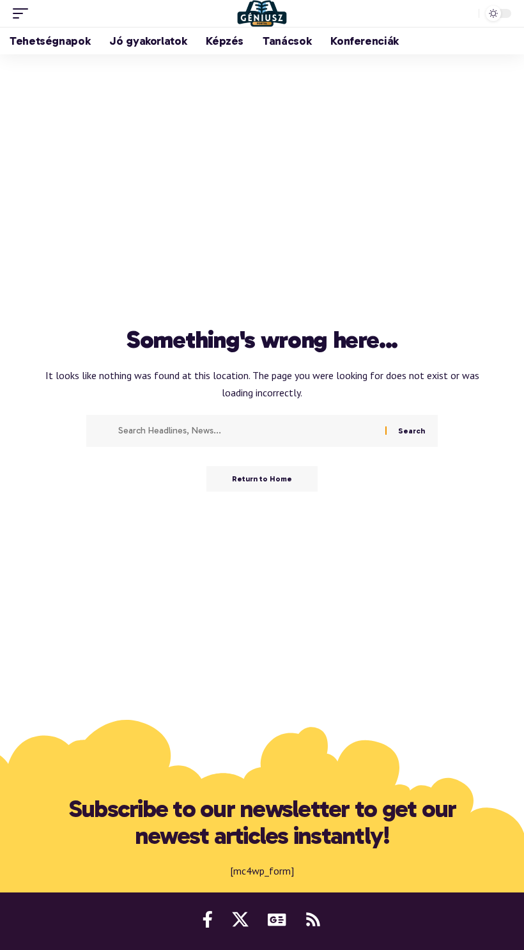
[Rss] (313, 919)
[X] (240, 919)
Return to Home (262, 478)
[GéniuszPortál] (262, 13)
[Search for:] (247, 431)
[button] (24, 13)
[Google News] (277, 919)
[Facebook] (207, 919)
